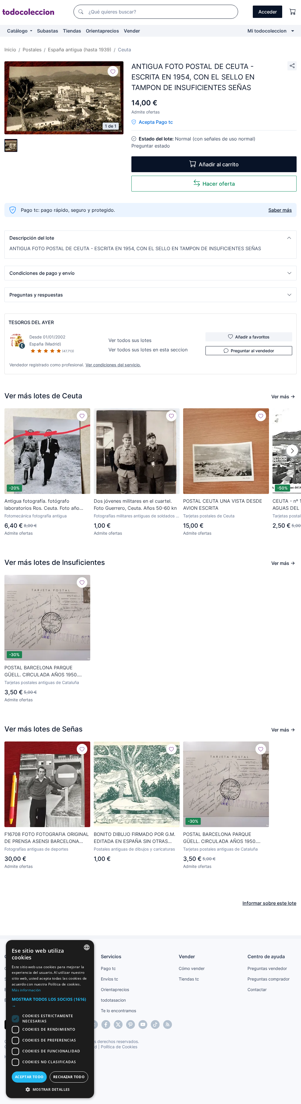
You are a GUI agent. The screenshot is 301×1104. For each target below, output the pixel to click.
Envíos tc (109, 978)
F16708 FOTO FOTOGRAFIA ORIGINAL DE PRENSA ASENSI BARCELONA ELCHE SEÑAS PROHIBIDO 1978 (46, 838)
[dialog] (50, 1019)
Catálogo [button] (18, 31)
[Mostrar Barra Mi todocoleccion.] (292, 31)
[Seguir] (113, 71)
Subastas (47, 31)
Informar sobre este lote (269, 903)
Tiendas (72, 31)
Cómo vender (192, 968)
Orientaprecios (102, 31)
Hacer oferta (219, 184)
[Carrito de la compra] (292, 12)
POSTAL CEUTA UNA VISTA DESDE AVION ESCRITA (222, 504)
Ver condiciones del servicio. (113, 364)
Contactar (257, 989)
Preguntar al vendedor (252, 350)
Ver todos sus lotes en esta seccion (148, 350)
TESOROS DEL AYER (31, 322)
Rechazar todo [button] (69, 1076)
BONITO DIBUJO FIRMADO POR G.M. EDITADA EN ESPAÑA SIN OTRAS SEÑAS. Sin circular (134, 838)
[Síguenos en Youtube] (142, 1024)
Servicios (111, 956)
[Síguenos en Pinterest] (130, 1024)
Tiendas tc (189, 978)
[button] (150, 237)
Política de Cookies (119, 1046)
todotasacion (113, 1000)
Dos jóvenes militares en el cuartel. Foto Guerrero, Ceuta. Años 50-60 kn (135, 504)
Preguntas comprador (269, 978)
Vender (132, 31)
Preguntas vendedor (267, 968)
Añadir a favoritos (252, 336)
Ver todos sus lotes (129, 340)
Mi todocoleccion (267, 31)
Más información (26, 990)
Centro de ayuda (266, 956)
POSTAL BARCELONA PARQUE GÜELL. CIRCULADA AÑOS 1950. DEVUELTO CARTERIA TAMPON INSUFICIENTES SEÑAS (41, 671)
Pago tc (108, 968)
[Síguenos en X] (118, 1024)
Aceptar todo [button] (29, 1076)
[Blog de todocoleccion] (167, 1024)
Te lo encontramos (118, 1010)
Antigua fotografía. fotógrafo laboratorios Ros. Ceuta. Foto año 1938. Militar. (41, 505)
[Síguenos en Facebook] (105, 1024)
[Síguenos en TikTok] (155, 1024)
